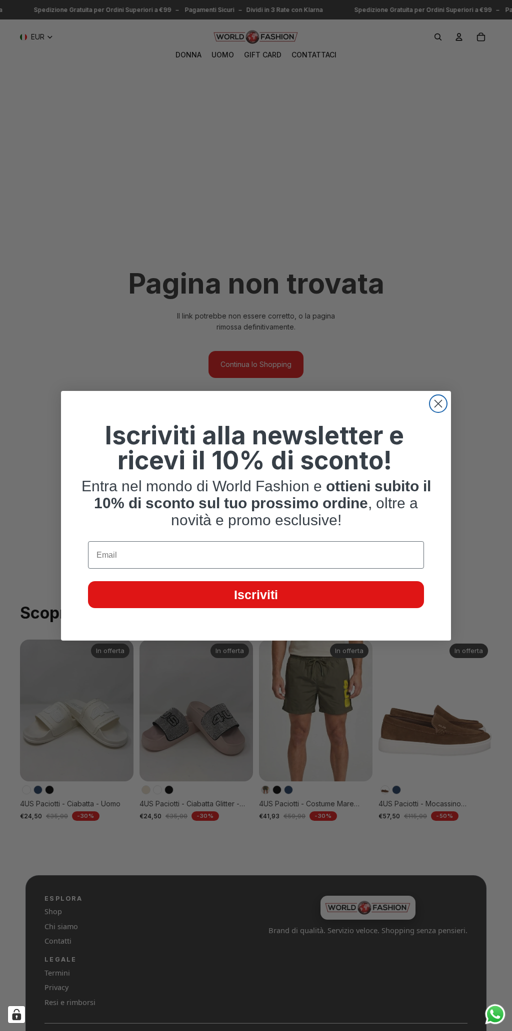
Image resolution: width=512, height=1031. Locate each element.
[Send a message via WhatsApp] (495, 1014)
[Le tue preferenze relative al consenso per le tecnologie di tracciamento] (16, 1014)
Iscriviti (256, 595)
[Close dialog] (438, 403)
